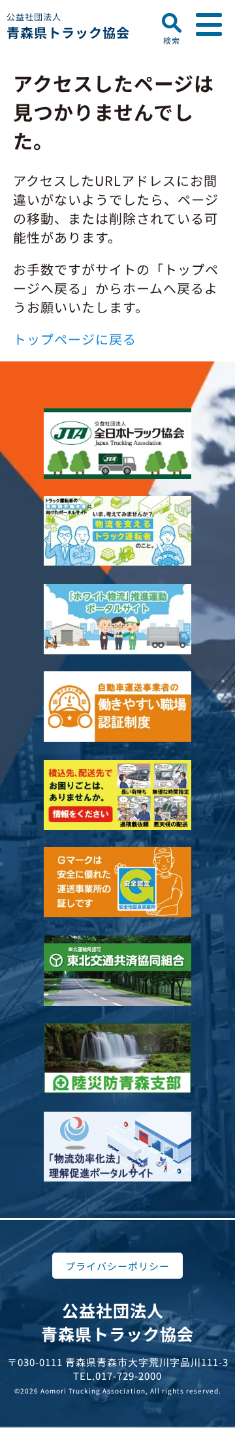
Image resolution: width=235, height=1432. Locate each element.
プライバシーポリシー (117, 1266)
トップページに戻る (74, 338)
